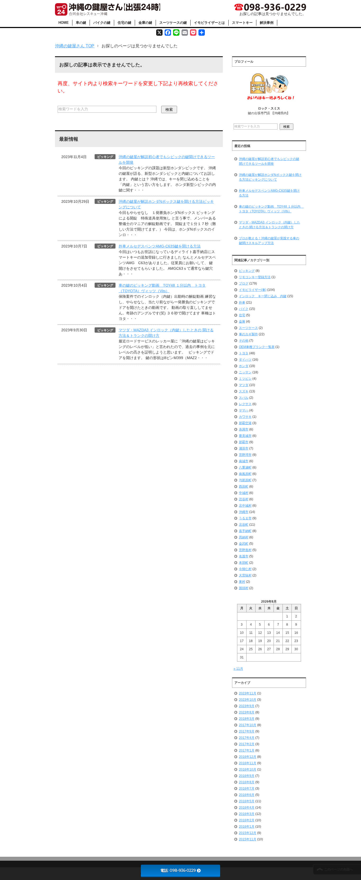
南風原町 (245, 474)
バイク (243, 309)
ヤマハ (243, 410)
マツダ (243, 385)
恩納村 (243, 537)
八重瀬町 (245, 467)
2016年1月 (246, 826)
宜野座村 (245, 550)
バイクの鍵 (101, 23)
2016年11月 (247, 763)
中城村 (243, 493)
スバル (243, 398)
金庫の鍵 (145, 23)
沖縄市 (243, 512)
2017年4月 (246, 738)
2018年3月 (246, 719)
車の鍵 (81, 23)
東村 (242, 582)
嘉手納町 (245, 531)
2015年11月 (247, 839)
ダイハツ (245, 359)
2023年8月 (246, 712)
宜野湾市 (245, 455)
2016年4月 (246, 807)
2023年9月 (246, 706)
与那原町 (245, 480)
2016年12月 (247, 757)
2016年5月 (246, 801)
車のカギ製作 (248, 334)
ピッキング (247, 271)
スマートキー (242, 23)
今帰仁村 (245, 569)
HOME (63, 23)
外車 (242, 302)
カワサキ (245, 417)
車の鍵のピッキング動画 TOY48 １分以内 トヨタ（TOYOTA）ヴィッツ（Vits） (271, 209)
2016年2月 (246, 820)
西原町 (243, 486)
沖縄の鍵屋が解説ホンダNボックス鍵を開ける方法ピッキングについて (270, 177)
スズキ (243, 391)
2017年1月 (246, 750)
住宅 (242, 315)
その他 (243, 340)
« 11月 (238, 669)
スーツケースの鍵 (173, 23)
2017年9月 (246, 731)
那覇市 (243, 442)
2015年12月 (247, 833)
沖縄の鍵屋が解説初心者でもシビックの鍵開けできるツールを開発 (269, 161)
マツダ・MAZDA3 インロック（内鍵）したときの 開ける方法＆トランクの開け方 (269, 225)
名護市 (243, 556)
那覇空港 (245, 423)
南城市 (243, 461)
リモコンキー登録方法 (255, 277)
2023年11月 (247, 693)
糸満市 (243, 429)
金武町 (243, 544)
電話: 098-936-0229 (178, 870)
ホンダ (243, 366)
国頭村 (243, 588)
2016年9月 (246, 776)
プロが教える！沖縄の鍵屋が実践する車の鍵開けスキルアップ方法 (269, 240)
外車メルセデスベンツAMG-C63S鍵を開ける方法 (160, 246)
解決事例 (267, 23)
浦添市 (243, 448)
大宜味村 (245, 575)
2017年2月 (246, 744)
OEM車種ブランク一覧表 (257, 347)
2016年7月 (246, 788)
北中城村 (245, 505)
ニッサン (245, 372)
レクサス (245, 404)
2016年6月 (246, 795)
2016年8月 (246, 782)
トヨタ (243, 353)
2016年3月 (246, 814)
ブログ (243, 283)
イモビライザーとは (209, 23)
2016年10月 (247, 769)
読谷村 (243, 499)
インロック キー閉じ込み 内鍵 (262, 296)
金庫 (242, 321)
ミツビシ (245, 379)
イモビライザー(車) (252, 290)
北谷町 (243, 524)
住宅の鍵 (124, 23)
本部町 (243, 563)
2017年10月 (247, 725)
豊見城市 (245, 436)
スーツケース (248, 328)
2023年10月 (247, 700)
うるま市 (245, 518)
